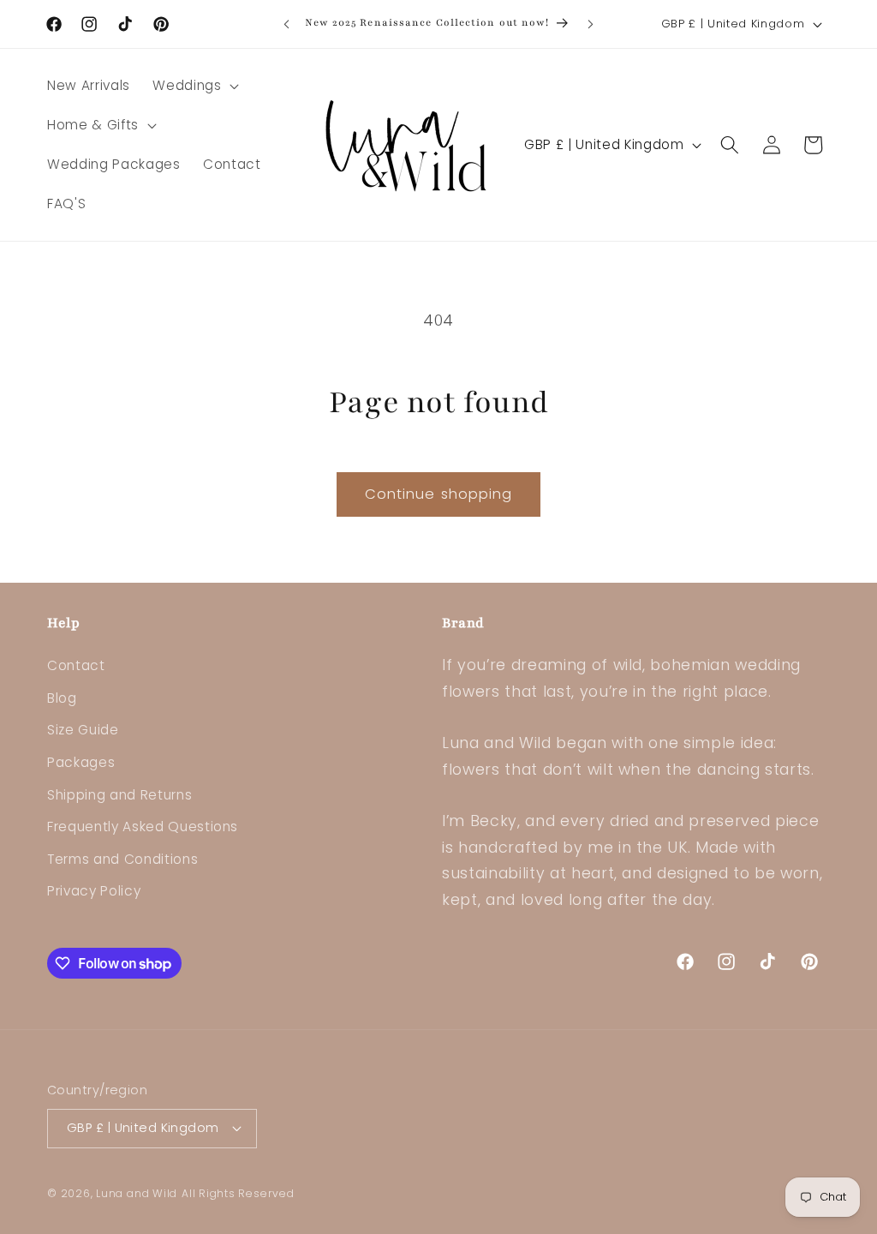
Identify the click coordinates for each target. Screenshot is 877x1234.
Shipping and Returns (119, 795)
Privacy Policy (93, 891)
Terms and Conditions (122, 859)
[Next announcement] (590, 24)
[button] (194, 85)
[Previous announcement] (287, 24)
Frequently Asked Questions (142, 827)
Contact (76, 665)
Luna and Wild (136, 1193)
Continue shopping (439, 494)
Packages (81, 762)
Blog (62, 698)
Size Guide (83, 730)
